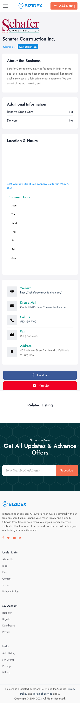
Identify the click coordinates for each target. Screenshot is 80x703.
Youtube (43, 385)
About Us (7, 559)
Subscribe (66, 470)
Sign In (6, 619)
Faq (4, 572)
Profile (6, 632)
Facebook (43, 375)
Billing (6, 672)
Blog (5, 566)
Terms (5, 585)
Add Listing (67, 6)
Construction (28, 47)
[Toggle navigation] (5, 6)
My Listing (8, 660)
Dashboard (8, 625)
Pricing (6, 666)
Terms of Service (42, 694)
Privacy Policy (10, 591)
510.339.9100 (28, 321)
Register (7, 613)
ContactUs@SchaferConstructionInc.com (43, 307)
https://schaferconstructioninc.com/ (41, 292)
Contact (6, 579)
